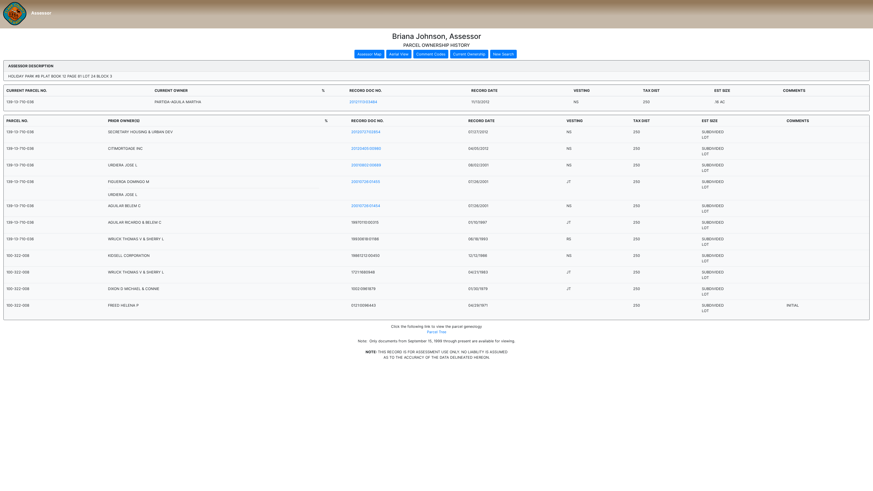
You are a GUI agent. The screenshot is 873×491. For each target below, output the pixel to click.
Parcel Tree (436, 332)
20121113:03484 (363, 102)
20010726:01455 (365, 181)
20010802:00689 (366, 165)
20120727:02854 (365, 132)
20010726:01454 (365, 205)
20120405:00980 (366, 148)
